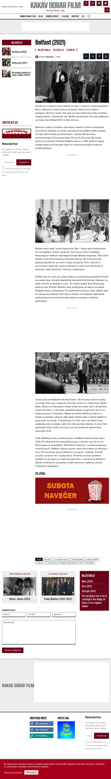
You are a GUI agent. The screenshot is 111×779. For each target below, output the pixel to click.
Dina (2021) (87, 586)
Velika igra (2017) (19, 63)
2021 (60, 119)
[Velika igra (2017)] (6, 62)
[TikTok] (107, 9)
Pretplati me (24, 162)
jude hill (41, 563)
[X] (93, 56)
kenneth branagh (68, 563)
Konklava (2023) (19, 51)
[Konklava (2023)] (6, 51)
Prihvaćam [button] (31, 772)
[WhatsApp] (106, 56)
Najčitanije (44, 50)
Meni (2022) (87, 581)
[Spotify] (105, 3)
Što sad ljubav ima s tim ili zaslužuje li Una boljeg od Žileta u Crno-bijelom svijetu (94, 601)
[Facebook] (86, 3)
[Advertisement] (55, 26)
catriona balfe (62, 559)
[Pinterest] (99, 56)
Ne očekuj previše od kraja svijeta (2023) (21, 73)
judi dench (52, 563)
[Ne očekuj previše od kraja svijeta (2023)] (6, 73)
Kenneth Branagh (81, 137)
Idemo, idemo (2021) (19, 599)
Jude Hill (48, 258)
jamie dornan (92, 559)
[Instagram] (92, 3)
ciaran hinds (77, 559)
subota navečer (86, 563)
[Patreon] (99, 3)
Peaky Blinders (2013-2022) (58, 599)
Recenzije (58, 50)
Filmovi (70, 50)
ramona (50, 57)
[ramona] (37, 56)
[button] (89, 16)
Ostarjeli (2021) (89, 591)
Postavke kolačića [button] (13, 772)
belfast (48, 559)
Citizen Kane (98, 438)
